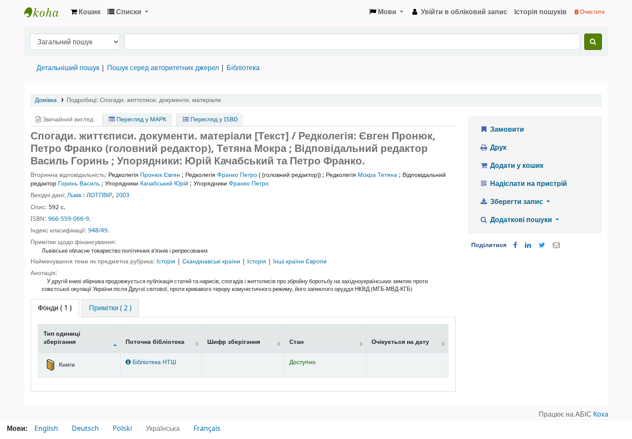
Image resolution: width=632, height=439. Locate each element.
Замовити (506, 129)
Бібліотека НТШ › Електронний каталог (45, 12)
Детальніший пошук (68, 68)
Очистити (591, 12)
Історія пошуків (540, 12)
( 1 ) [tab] (55, 308)
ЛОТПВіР (99, 195)
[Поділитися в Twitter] (542, 245)
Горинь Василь (79, 183)
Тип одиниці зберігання (61, 337)
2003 (122, 195)
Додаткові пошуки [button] (521, 220)
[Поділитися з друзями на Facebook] (515, 245)
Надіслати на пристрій (527, 184)
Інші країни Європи (300, 261)
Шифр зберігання (233, 341)
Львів (74, 195)
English (46, 429)
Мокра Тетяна (377, 174)
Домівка (46, 100)
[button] (85, 12)
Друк (497, 147)
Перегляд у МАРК (140, 119)
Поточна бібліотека (155, 341)
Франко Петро (237, 174)
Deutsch (85, 429)
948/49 (97, 230)
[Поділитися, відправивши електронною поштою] (556, 245)
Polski (122, 429)
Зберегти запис (516, 202)
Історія (166, 261)
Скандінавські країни (212, 261)
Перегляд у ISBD (213, 119)
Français (207, 429)
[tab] (110, 308)
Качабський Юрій (164, 183)
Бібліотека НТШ (153, 362)
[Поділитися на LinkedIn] (528, 245)
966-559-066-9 (68, 218)
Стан (296, 341)
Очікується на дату (400, 341)
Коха (600, 414)
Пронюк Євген (160, 174)
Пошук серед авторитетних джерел (163, 68)
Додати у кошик (515, 166)
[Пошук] (593, 42)
